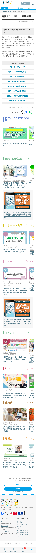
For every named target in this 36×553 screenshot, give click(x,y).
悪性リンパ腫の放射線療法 (17, 91)
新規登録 (18, 489)
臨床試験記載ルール (22, 530)
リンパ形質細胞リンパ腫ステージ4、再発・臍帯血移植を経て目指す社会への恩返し (15, 429)
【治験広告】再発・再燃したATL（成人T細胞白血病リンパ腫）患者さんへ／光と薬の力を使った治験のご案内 (15, 185)
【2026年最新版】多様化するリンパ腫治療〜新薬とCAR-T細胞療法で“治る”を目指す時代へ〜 (14, 395)
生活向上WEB (4, 526)
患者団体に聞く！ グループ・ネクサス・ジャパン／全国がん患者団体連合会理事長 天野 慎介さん (15, 465)
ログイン (18, 484)
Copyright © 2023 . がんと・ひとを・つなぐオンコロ (18, 543)
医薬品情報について (22, 532)
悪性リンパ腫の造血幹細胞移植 (17, 96)
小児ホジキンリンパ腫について (17, 100)
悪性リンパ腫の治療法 (17, 76)
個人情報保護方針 (22, 524)
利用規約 (19, 526)
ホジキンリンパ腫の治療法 (17, 86)
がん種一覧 (8, 11)
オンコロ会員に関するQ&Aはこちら (18, 491)
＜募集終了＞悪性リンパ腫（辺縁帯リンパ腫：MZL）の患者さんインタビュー (15, 252)
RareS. (3, 522)
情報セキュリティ (22, 528)
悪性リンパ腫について (17, 67)
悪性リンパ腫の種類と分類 (17, 72)
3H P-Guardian (5, 531)
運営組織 (19, 522)
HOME (3, 11)
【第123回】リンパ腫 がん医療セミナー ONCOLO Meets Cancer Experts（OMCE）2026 (14, 359)
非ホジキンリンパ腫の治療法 (17, 81)
